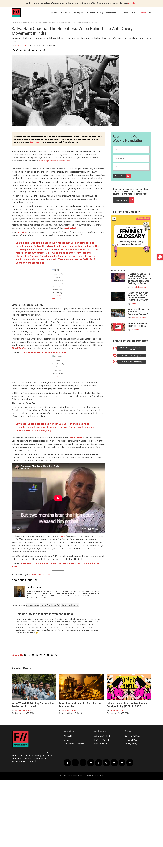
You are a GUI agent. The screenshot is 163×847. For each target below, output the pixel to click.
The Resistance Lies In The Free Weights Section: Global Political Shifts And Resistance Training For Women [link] (139, 279)
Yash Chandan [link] (116, 710)
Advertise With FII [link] (102, 736)
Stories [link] (53, 13)
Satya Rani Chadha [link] (70, 605)
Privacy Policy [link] (131, 744)
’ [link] (19, 348)
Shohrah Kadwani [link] (139, 318)
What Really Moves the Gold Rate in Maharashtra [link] (80, 705)
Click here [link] (133, 3)
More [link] (133, 13)
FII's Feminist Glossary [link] (125, 211)
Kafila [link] (58, 376)
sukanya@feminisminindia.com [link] (54, 161)
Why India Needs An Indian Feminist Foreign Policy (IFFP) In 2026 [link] (128, 705)
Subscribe (119, 176)
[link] (160, 257)
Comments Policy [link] (133, 736)
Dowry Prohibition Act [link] (50, 605)
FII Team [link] (135, 329)
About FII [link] (68, 736)
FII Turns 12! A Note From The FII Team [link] (137, 324)
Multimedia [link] (111, 13)
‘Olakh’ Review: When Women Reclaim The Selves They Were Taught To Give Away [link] (138, 296)
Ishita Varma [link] (20, 45)
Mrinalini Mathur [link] (138, 287)
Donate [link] (143, 13)
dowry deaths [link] (32, 605)
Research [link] (65, 13)
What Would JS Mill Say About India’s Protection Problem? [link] (139, 311)
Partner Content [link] (69, 710)
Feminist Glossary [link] (95, 13)
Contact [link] (67, 740)
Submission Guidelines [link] (74, 744)
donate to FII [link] (36, 142)
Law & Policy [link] (25, 23)
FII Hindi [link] (124, 13)
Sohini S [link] (134, 303)
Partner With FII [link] (101, 740)
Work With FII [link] (100, 744)
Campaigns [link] (78, 13)
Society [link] (15, 23)
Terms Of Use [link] (131, 740)
